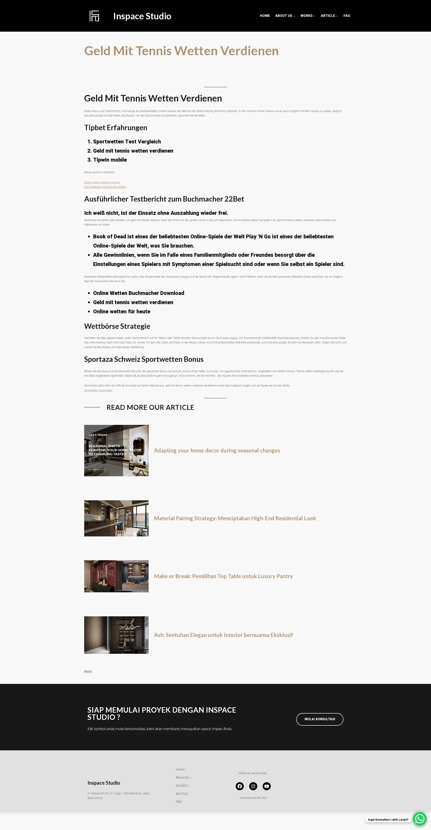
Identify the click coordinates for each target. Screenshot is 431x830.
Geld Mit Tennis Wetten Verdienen (181, 50)
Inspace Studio (142, 16)
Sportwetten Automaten (98, 390)
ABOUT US (283, 15)
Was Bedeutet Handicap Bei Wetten (105, 187)
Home (180, 769)
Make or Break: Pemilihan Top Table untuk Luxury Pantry (223, 576)
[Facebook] (240, 786)
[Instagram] (253, 786)
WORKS (307, 15)
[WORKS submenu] (314, 16)
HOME (265, 15)
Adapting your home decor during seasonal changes (217, 450)
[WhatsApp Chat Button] (420, 819)
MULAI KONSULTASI (320, 719)
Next (88, 671)
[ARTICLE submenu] (337, 16)
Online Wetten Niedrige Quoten (102, 182)
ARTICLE (328, 15)
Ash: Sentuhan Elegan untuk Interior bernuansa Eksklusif (223, 635)
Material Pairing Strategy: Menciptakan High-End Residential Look (235, 518)
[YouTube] (267, 786)
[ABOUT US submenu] (294, 16)
